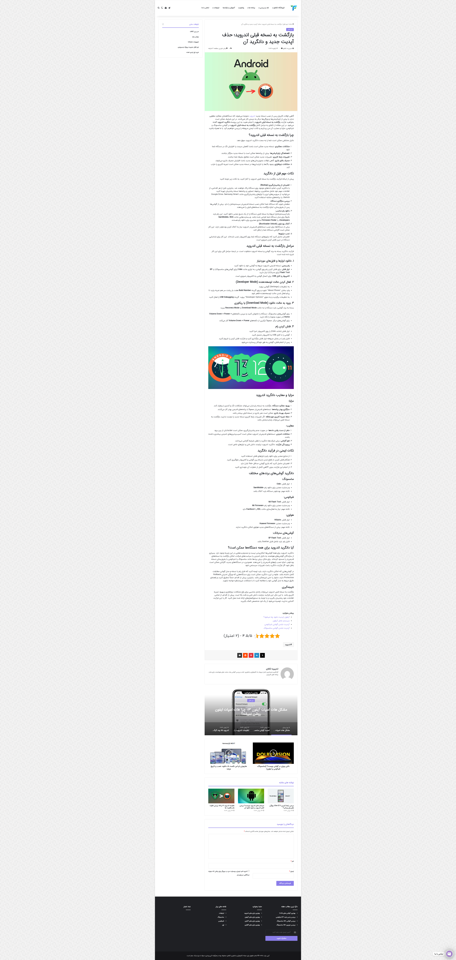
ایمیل (291, 871)
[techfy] (294, 8)
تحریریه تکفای (272, 669)
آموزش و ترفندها (229, 8)
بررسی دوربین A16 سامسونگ (285, 925)
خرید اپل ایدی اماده (192, 52)
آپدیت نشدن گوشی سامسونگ (277, 628)
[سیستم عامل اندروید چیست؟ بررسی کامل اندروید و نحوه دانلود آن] (251, 796)
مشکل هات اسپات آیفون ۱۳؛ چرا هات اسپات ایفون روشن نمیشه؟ (251, 712)
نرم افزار (285, 24)
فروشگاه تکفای (279, 8)
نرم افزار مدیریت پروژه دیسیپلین (188, 47)
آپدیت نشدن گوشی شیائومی (277, 624)
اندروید (252, 116)
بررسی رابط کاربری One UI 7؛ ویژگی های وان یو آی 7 (281, 806)
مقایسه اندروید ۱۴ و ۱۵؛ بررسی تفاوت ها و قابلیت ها (222, 806)
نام (292, 861)
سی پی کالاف (194, 31)
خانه (290, 24)
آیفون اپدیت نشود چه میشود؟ (277, 617)
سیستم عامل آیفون (281, 620)
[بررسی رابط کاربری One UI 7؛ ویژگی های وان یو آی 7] (281, 796)
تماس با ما (205, 8)
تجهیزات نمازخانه (193, 42)
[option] (251, 711)
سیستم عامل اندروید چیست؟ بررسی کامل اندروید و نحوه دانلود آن (252, 806)
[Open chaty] (449, 954)
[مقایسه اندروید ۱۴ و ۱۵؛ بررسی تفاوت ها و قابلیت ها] (221, 796)
